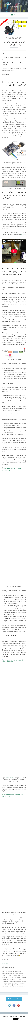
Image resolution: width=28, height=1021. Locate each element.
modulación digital (20, 981)
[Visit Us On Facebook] (14, 1007)
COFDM (9, 975)
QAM (9, 985)
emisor (4, 977)
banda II (4, 975)
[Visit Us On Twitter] (9, 1007)
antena (12, 973)
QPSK (13, 985)
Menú (15, 14)
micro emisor (19, 979)
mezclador (12, 979)
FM (13, 977)
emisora (8, 977)
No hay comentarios (14, 39)
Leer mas (21, 1019)
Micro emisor (9, 778)
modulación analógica (8, 981)
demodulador (19, 975)
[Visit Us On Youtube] (18, 1007)
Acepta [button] (15, 1019)
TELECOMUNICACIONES (18, 972)
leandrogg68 (5, 963)
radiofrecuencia (20, 985)
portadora (5, 985)
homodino (17, 977)
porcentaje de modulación (16, 983)
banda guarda (19, 973)
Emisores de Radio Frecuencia (14, 43)
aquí (22, 234)
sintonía (14, 987)
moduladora (5, 983)
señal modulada (6, 987)
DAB (13, 975)
